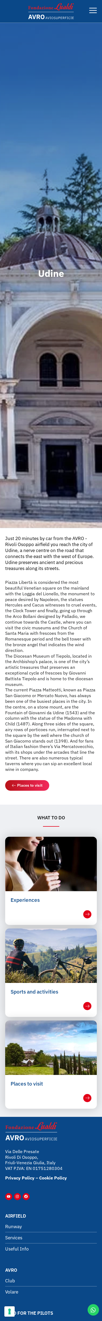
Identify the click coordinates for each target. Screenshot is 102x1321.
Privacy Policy (20, 1178)
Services (13, 1238)
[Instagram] (17, 1196)
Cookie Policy (53, 1178)
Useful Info (17, 1249)
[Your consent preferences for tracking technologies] (9, 1311)
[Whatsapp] (93, 1310)
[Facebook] (26, 1196)
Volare (11, 1292)
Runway (13, 1227)
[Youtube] (8, 1196)
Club (10, 1281)
